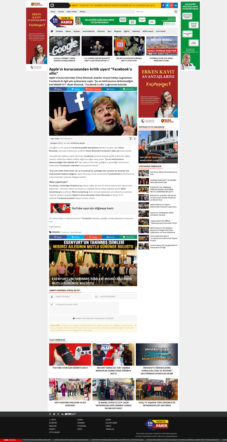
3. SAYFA (52, 419)
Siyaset (76, 31)
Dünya (68, 31)
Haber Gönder (72, 11)
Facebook (65, 232)
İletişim (82, 11)
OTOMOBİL (81, 426)
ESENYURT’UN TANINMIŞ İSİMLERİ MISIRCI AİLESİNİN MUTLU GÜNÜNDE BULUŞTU (117, 5)
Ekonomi (101, 31)
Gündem (59, 31)
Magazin (117, 31)
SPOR (79, 429)
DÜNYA (80, 419)
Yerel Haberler (88, 31)
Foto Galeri (161, 31)
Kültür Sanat (148, 31)
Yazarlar (61, 11)
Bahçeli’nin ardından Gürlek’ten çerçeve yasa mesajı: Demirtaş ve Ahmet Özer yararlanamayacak (159, 440)
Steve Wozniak (75, 232)
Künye (53, 11)
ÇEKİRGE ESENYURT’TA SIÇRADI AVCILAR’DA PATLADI (48, 440)
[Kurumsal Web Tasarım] (70, 414)
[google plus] (171, 5)
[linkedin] (176, 5)
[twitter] (167, 5)
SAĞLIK (108, 426)
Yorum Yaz (129, 89)
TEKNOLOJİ (110, 429)
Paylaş (58, 89)
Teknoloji (136, 31)
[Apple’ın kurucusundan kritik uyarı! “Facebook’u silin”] (93, 134)
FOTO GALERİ (54, 432)
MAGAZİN (52, 426)
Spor (109, 31)
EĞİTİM (108, 419)
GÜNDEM (80, 422)
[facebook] (163, 5)
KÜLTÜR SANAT (111, 422)
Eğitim (126, 31)
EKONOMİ (53, 422)
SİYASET (52, 429)
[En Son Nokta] (61, 21)
